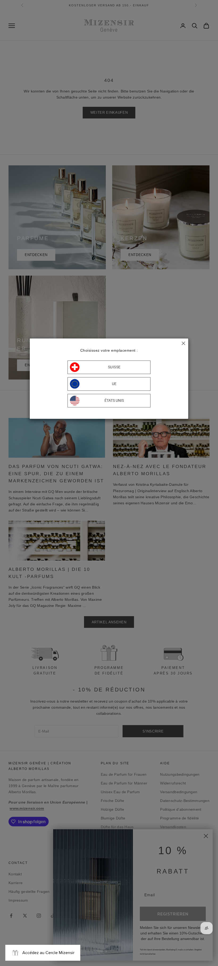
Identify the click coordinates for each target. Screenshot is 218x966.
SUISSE (114, 367)
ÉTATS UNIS (114, 401)
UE (114, 384)
